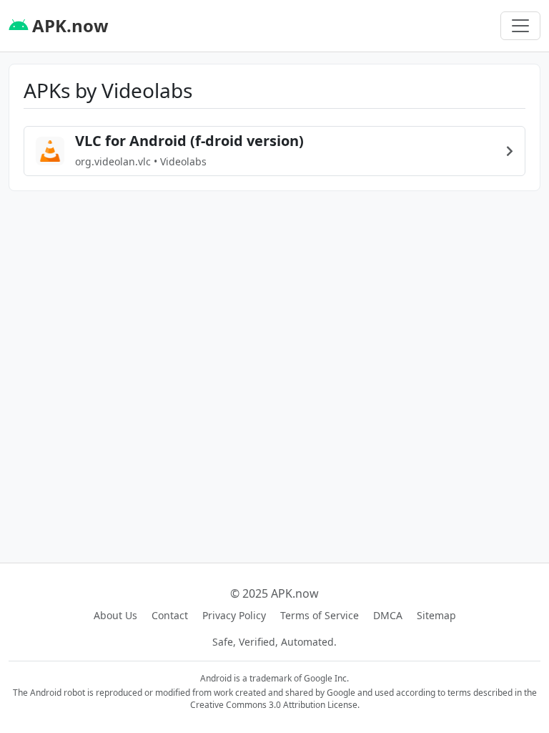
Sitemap (436, 615)
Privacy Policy (234, 615)
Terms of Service (319, 615)
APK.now (68, 25)
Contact (170, 615)
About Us (115, 615)
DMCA (387, 615)
